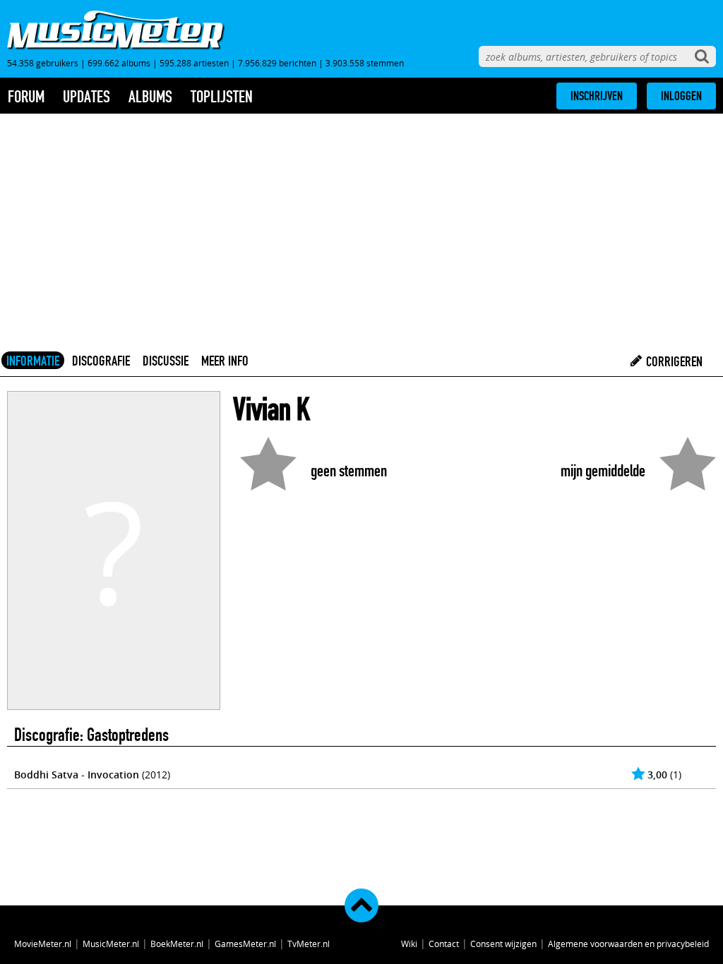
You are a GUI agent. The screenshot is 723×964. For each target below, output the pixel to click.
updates (86, 97)
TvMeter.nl (308, 943)
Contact (444, 943)
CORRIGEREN (673, 361)
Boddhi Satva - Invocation (76, 774)
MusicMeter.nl (111, 943)
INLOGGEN (681, 96)
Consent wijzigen (503, 943)
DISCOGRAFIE (101, 360)
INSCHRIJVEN (596, 96)
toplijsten (222, 97)
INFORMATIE (32, 360)
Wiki (409, 943)
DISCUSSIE (166, 360)
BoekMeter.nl (176, 943)
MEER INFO (225, 360)
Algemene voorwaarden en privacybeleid (628, 943)
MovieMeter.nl (42, 943)
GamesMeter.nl (245, 943)
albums (150, 97)
